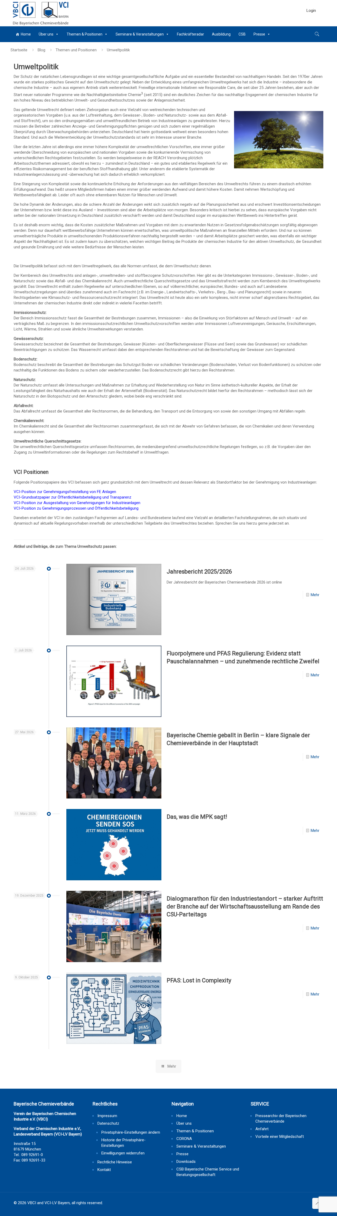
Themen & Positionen (84, 34)
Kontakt (104, 1169)
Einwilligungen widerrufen (123, 1153)
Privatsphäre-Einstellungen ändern (130, 1132)
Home (26, 34)
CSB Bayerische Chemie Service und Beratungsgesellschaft (207, 1172)
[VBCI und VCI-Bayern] (40, 13)
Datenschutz (108, 1123)
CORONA (184, 1138)
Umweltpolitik (118, 50)
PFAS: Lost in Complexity (199, 980)
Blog (41, 50)
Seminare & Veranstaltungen (140, 34)
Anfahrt (262, 1129)
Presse (259, 34)
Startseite (19, 50)
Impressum (107, 1115)
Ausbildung (221, 34)
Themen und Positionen (76, 50)
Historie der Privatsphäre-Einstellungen (123, 1143)
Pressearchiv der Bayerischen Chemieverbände (280, 1118)
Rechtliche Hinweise (114, 1162)
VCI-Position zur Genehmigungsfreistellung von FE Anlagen (65, 491)
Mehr (315, 594)
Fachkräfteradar (190, 34)
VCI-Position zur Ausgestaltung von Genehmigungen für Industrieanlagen (77, 502)
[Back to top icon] (317, 1203)
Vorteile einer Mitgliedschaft (279, 1136)
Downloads (186, 1161)
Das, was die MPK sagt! (197, 816)
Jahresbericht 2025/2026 (199, 571)
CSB (242, 34)
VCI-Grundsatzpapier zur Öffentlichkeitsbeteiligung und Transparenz (72, 497)
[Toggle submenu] (311, 23)
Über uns (46, 34)
